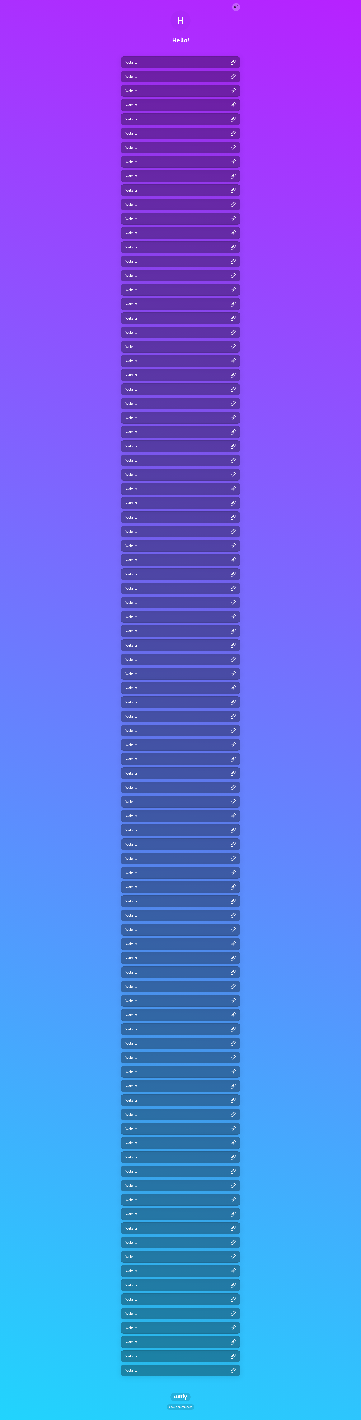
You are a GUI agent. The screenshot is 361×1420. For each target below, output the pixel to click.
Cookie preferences (180, 1407)
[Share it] (236, 7)
